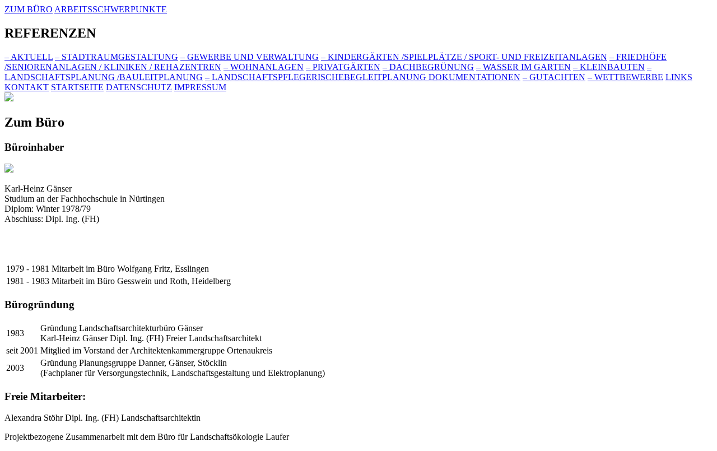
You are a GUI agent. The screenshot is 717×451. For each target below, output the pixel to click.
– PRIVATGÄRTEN (343, 67)
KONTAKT (26, 87)
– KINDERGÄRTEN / (464, 57)
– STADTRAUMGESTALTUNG (116, 57)
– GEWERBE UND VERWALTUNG (249, 57)
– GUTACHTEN (554, 77)
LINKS (678, 77)
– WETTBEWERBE (625, 77)
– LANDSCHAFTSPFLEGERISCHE (362, 77)
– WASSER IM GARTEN (523, 67)
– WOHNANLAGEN (264, 67)
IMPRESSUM (200, 87)
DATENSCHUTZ (139, 87)
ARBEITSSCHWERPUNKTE (110, 9)
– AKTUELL (28, 57)
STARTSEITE (77, 87)
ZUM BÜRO (28, 9)
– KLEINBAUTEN (609, 67)
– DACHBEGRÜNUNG (428, 67)
